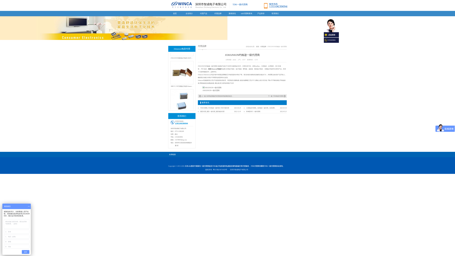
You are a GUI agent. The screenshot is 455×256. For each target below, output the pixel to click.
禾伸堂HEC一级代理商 (253, 111)
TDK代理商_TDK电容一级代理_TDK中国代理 (214, 108)
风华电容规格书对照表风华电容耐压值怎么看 (220, 96)
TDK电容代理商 (278, 96)
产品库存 (260, 13)
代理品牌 (217, 13)
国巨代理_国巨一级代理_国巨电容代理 (212, 111)
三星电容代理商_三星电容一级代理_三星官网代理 (261, 108)
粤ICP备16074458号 (220, 170)
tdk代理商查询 (246, 13)
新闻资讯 (232, 13)
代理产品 (203, 13)
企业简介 (189, 13)
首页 (175, 13)
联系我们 (275, 13)
